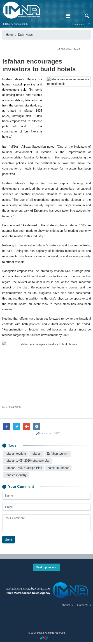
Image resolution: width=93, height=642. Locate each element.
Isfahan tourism (16, 453)
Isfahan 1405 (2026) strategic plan (28, 460)
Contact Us (84, 605)
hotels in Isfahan (58, 468)
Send (8, 539)
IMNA (31, 10)
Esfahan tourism (57, 453)
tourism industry (16, 475)
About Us (67, 605)
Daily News (25, 34)
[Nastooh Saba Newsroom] (46, 638)
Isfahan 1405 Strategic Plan (24, 468)
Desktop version (46, 567)
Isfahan (36, 453)
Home (10, 34)
